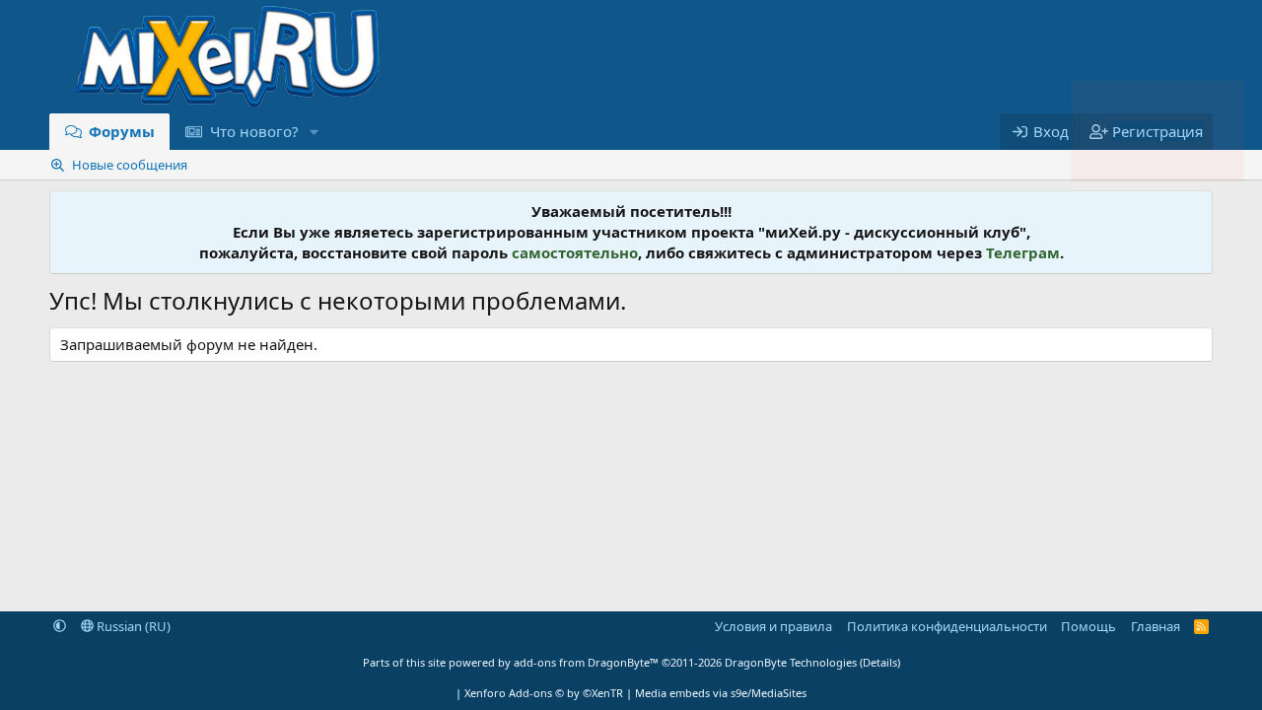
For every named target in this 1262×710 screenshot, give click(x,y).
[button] (313, 131)
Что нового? (254, 131)
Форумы (122, 131)
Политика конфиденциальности (947, 626)
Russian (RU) (132, 626)
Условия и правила (773, 626)
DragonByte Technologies (791, 662)
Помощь (1088, 626)
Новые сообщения (129, 165)
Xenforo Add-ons (543, 692)
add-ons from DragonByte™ (586, 662)
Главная (1155, 626)
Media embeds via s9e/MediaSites (720, 692)
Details (880, 662)
